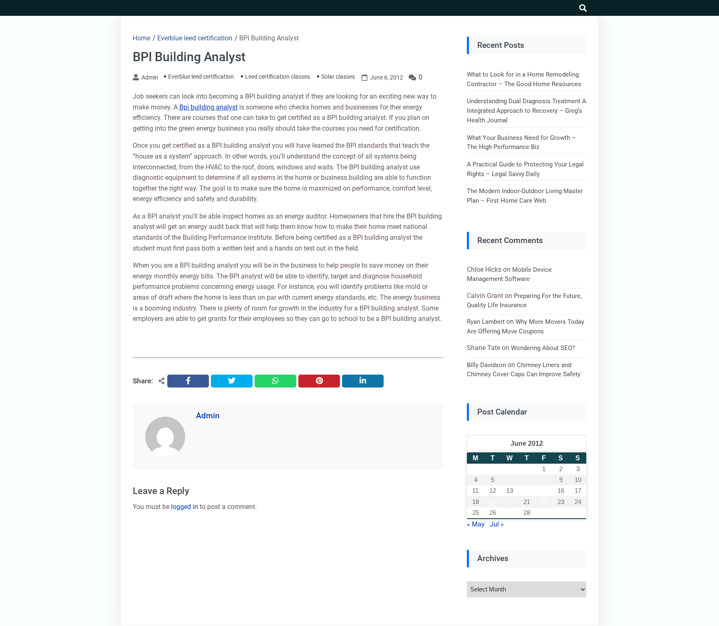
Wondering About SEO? (543, 348)
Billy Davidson (486, 365)
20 (509, 501)
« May (476, 524)
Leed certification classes (277, 76)
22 (543, 501)
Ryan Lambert (486, 321)
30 (561, 512)
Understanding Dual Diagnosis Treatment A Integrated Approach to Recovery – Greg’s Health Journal (526, 110)
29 (543, 512)
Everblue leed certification (201, 76)
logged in (184, 507)
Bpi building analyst (208, 107)
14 (526, 490)
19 (492, 501)
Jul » (497, 524)
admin (149, 77)
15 (543, 490)
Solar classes (338, 76)
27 (509, 512)
